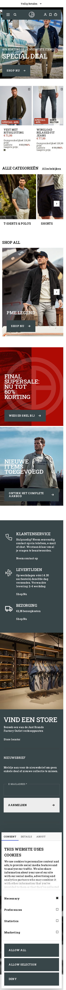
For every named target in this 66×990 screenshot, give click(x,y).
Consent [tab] (10, 836)
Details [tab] (26, 836)
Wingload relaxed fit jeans (45, 132)
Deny (13, 979)
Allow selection (22, 964)
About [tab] (41, 836)
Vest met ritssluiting (14, 131)
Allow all (17, 950)
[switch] (54, 910)
